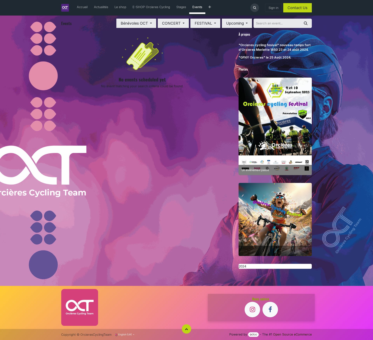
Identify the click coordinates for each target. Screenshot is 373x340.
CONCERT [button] (172, 23)
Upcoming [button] (235, 23)
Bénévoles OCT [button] (135, 23)
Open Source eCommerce (292, 334)
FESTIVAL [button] (204, 23)
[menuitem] (82, 8)
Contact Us (298, 7)
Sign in (273, 8)
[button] (254, 7)
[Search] (306, 23)
